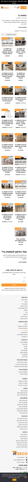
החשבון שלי (24, 304)
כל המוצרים (24, 336)
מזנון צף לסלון (24, 390)
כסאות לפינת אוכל (23, 328)
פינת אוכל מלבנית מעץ (22, 420)
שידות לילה (24, 356)
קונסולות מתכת (23, 374)
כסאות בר (25, 330)
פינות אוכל (24, 344)
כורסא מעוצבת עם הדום (21, 440)
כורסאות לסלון (23, 434)
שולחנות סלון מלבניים (22, 411)
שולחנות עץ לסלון (23, 402)
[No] (25, 477)
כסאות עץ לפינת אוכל (22, 362)
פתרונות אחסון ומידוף (22, 334)
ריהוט (26, 324)
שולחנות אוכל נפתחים (22, 427)
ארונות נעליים (24, 332)
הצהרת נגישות (24, 306)
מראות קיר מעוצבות (22, 326)
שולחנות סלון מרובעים (22, 409)
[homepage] (5, 7)
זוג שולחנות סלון (23, 413)
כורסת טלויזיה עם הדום (21, 447)
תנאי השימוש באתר (22, 308)
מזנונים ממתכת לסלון (22, 395)
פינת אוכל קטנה (23, 429)
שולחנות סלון (24, 350)
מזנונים (25, 348)
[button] (25, 44)
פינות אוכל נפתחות (22, 424)
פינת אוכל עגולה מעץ (22, 418)
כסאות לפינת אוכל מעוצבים (20, 366)
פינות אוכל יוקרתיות (22, 422)
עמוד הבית (24, 18)
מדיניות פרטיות (23, 318)
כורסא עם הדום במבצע (21, 443)
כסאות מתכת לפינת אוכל (21, 364)
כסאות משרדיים (23, 436)
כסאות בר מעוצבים (22, 381)
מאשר (14, 479)
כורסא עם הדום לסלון (22, 445)
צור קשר (25, 314)
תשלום (25, 310)
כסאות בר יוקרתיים (22, 385)
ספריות (25, 346)
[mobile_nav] (24, 7)
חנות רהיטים (24, 300)
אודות (26, 302)
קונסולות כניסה (23, 342)
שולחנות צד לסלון (23, 406)
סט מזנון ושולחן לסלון (22, 393)
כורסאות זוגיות (24, 438)
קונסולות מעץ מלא (23, 372)
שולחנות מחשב (23, 352)
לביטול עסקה (24, 316)
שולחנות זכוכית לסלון (22, 404)
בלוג (26, 312)
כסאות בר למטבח (23, 383)
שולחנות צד (24, 354)
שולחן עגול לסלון (23, 400)
